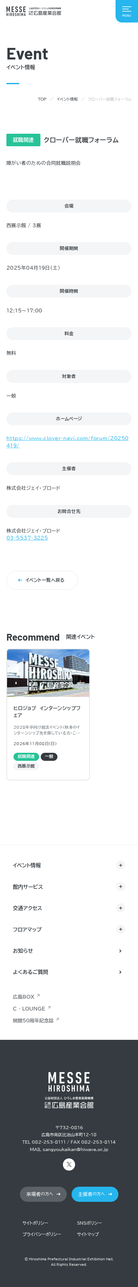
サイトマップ (88, 1234)
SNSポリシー (89, 1223)
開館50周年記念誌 (33, 1020)
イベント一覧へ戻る (45, 580)
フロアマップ (27, 929)
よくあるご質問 (30, 972)
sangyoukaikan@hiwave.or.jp (75, 1150)
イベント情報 (67, 99)
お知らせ (23, 950)
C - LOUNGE (29, 1008)
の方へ (39, 1194)
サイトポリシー (35, 1223)
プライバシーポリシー (41, 1234)
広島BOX (23, 997)
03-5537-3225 (27, 538)
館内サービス (28, 886)
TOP (42, 99)
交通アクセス (27, 908)
